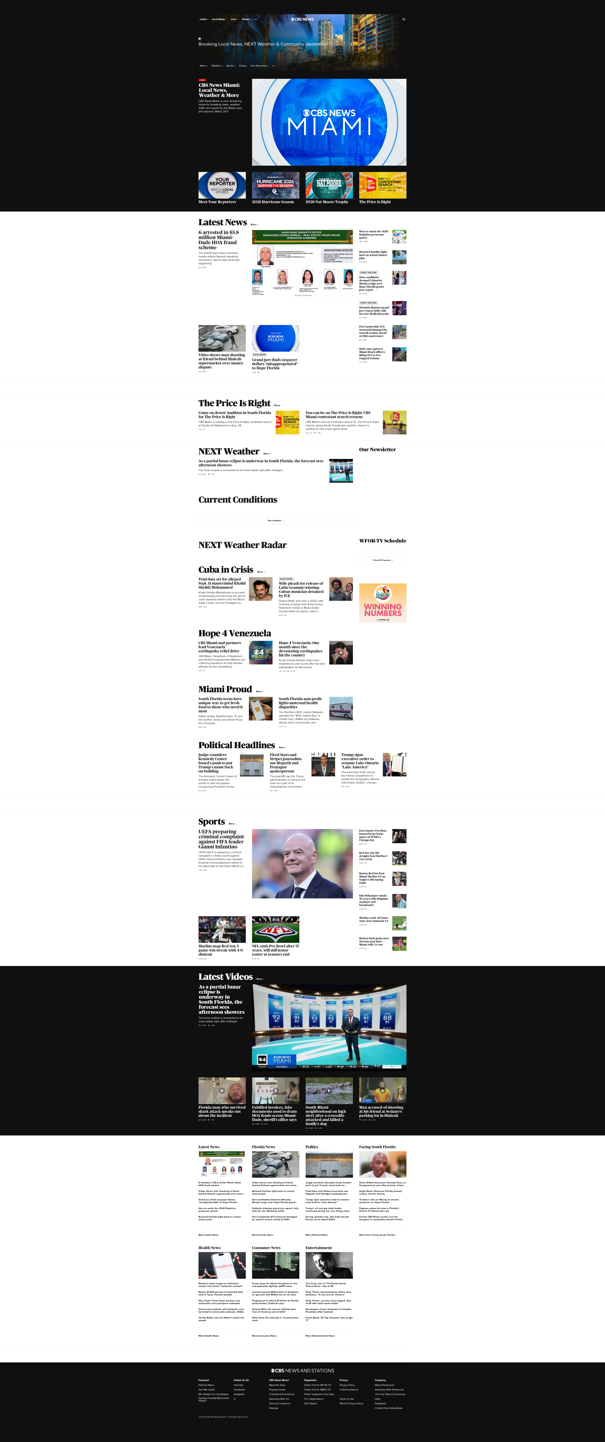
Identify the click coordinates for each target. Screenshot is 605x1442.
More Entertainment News (320, 1335)
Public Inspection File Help (319, 1394)
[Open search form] (403, 19)
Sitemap (273, 1408)
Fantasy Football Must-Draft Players (214, 1399)
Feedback (380, 1403)
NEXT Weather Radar (243, 545)
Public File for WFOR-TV (317, 1385)
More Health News (209, 1335)
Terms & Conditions (279, 1403)
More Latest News (209, 1234)
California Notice (349, 1389)
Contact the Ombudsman (389, 1408)
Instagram (239, 1394)
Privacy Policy (347, 1385)
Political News (206, 1385)
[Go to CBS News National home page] (302, 19)
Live (233, 19)
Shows (246, 19)
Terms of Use (347, 1399)
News (203, 65)
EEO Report (310, 1403)
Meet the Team (277, 1385)
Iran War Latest (207, 1389)
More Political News (317, 1234)
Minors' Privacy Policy (351, 1403)
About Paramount (384, 1385)
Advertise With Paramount (389, 1389)
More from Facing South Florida (377, 1234)
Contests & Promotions (281, 1394)
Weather (216, 65)
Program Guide (277, 1389)
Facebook (239, 1389)
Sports (230, 65)
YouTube (238, 1385)
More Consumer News (264, 1335)
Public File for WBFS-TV (317, 1389)
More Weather (275, 520)
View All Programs (382, 560)
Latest (203, 19)
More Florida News (262, 1234)
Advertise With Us (279, 1399)
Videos (243, 65)
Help (377, 1399)
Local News (218, 19)
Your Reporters (259, 65)
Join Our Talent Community (390, 1394)
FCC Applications (314, 1399)
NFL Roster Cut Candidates (213, 1394)
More (254, 224)
